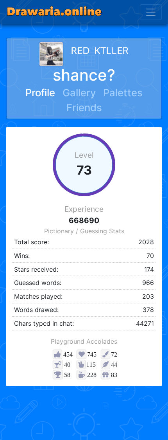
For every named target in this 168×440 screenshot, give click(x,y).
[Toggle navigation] (151, 12)
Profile (40, 93)
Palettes (123, 93)
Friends (84, 107)
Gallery (79, 93)
